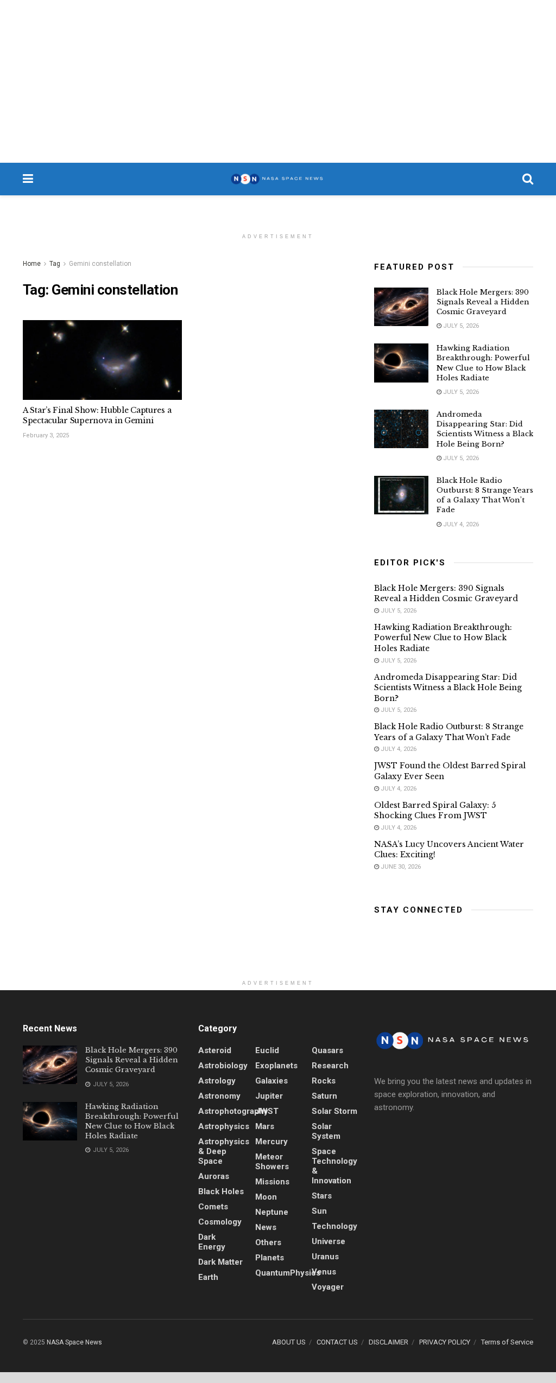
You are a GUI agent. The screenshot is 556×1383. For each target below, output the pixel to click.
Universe (328, 1241)
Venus (324, 1272)
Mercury (271, 1141)
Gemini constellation (100, 263)
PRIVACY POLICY (444, 1342)
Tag (54, 263)
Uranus (325, 1256)
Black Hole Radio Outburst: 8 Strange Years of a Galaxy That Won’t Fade (485, 495)
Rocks (324, 1081)
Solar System (326, 1131)
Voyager (328, 1287)
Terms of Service (507, 1342)
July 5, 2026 (460, 325)
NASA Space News (74, 1342)
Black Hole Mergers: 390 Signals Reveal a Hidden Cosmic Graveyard (483, 302)
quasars (327, 1050)
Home (32, 263)
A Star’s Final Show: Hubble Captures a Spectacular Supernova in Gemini (97, 415)
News (265, 1227)
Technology (334, 1226)
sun (319, 1211)
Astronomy (219, 1096)
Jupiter (269, 1096)
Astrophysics (223, 1126)
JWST (267, 1111)
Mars (264, 1126)
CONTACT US (337, 1342)
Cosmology (220, 1222)
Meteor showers (272, 1161)
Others (268, 1242)
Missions (272, 1182)
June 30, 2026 (400, 866)
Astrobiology (223, 1065)
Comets (213, 1207)
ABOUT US (289, 1342)
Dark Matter (220, 1262)
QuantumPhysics (287, 1273)
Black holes (221, 1191)
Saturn (324, 1096)
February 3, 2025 (46, 435)
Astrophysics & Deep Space (223, 1151)
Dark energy (211, 1242)
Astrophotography (233, 1111)
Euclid (267, 1050)
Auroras (213, 1176)
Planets (269, 1258)
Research (330, 1065)
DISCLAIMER (388, 1342)
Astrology (217, 1081)
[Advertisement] (278, 81)
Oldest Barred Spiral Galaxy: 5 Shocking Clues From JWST (435, 810)
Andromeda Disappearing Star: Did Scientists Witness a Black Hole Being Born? (485, 429)
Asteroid (214, 1050)
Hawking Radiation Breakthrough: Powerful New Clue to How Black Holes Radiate (483, 363)
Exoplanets (276, 1065)
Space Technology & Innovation (334, 1166)
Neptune (271, 1212)
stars (322, 1196)
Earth (208, 1277)
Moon (266, 1197)
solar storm (334, 1111)
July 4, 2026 (460, 524)
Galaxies (271, 1081)
